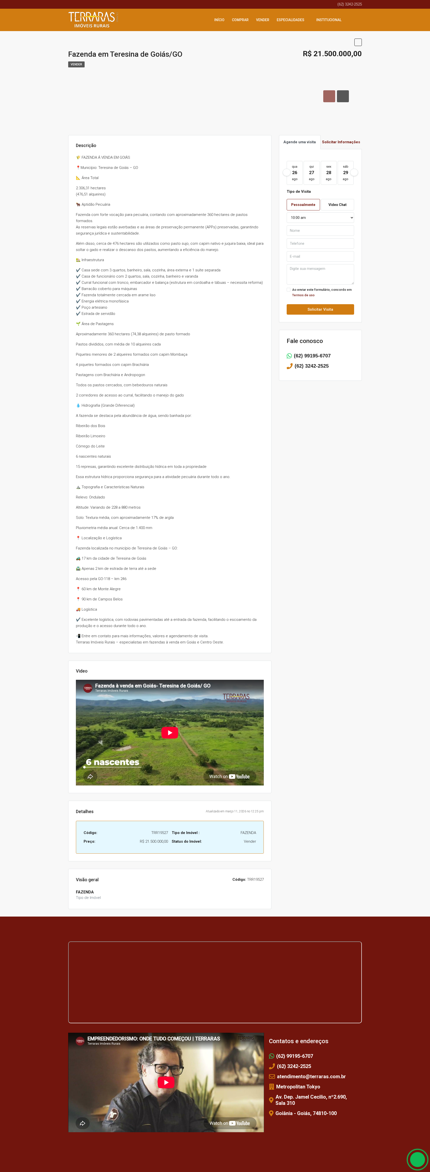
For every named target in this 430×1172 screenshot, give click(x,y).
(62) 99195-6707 (312, 355)
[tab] (329, 96)
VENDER (262, 20)
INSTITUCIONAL (328, 20)
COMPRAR (240, 20)
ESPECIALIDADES (290, 20)
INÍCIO (219, 20)
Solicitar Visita (320, 309)
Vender (76, 64)
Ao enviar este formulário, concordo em (322, 292)
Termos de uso (303, 295)
